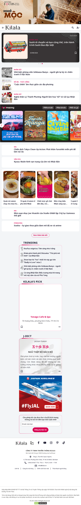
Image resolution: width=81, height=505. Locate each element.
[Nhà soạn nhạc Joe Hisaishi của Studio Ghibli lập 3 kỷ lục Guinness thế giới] (7, 214)
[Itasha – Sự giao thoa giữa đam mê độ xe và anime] (7, 226)
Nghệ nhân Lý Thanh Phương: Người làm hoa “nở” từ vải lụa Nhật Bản (44, 98)
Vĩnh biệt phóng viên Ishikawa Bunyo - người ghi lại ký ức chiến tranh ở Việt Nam (43, 73)
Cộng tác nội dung (28, 468)
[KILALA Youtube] (44, 442)
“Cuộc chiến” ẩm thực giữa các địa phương (33, 84)
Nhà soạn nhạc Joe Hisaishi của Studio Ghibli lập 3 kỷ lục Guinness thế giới (44, 214)
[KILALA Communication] (48, 478)
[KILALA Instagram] (51, 442)
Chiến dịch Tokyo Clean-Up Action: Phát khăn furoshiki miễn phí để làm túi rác (45, 150)
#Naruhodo (61, 107)
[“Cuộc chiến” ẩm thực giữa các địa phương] (7, 85)
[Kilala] (12, 27)
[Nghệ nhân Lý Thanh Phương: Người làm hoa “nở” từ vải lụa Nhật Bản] (7, 97)
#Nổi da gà (73, 107)
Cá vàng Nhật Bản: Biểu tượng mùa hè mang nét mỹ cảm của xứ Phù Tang (42, 274)
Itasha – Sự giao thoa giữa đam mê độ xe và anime (37, 225)
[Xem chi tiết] (59, 327)
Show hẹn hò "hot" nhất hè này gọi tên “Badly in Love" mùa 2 (40, 260)
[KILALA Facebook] (32, 442)
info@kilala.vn (42, 465)
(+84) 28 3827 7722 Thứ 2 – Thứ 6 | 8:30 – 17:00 (42, 463)
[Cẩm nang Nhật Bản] (21, 443)
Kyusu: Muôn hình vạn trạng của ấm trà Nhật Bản (37, 161)
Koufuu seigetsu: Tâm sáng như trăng (39, 248)
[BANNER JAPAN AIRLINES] (40, 394)
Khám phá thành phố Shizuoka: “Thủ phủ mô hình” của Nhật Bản (42, 254)
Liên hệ (17, 468)
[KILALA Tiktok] (63, 442)
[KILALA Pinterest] (57, 442)
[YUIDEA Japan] (33, 478)
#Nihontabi (48, 107)
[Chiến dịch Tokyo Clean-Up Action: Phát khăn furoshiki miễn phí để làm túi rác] (7, 150)
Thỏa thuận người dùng (59, 468)
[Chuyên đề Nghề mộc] (40, 12)
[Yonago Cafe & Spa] (40, 298)
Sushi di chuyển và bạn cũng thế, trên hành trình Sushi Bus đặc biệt (51, 43)
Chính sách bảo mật (43, 468)
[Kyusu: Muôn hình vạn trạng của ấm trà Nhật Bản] (7, 162)
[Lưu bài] (75, 53)
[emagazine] (8, 107)
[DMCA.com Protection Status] (40, 503)
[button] (38, 63)
